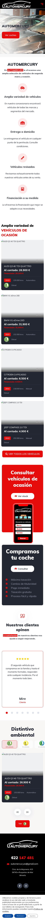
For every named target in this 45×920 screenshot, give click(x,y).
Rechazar (20, 916)
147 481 (22, 857)
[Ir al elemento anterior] (17, 812)
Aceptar (8, 916)
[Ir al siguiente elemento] (27, 812)
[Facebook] (19, 885)
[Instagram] (25, 885)
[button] (7, 713)
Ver (20, 823)
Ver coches (10, 35)
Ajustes (32, 916)
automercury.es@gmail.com (24, 863)
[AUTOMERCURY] (16, 4)
